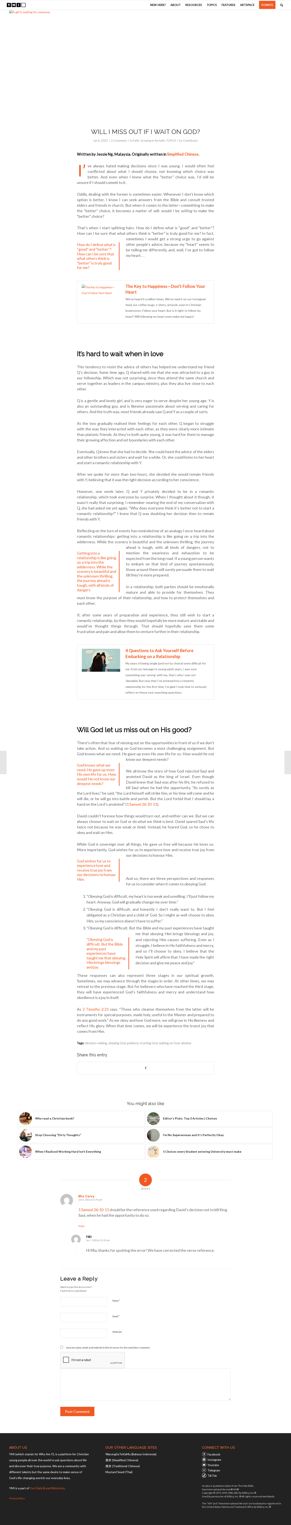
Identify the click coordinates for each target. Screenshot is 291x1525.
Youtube (213, 1465)
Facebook (213, 1454)
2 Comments (119, 140)
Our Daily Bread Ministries (47, 1488)
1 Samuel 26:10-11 (142, 804)
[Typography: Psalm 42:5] (287, 762)
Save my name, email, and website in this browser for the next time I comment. (108, 1347)
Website (117, 1331)
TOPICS (171, 140)
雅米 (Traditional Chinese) (122, 1466)
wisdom (186, 1043)
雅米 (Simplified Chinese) (121, 1460)
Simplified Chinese (182, 154)
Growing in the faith (152, 140)
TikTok (212, 1475)
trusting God (149, 1043)
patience (133, 1043)
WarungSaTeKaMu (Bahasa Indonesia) (130, 1454)
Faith (136, 140)
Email (116, 1316)
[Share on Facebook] (145, 1068)
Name (116, 1300)
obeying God (117, 1043)
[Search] (281, 5)
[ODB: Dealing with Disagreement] (3, 762)
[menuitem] (158, 5)
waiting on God (169, 1043)
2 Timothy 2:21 (95, 1009)
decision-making (96, 1043)
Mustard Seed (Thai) (119, 1472)
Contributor (190, 140)
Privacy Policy (17, 1498)
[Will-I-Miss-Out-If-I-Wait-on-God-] (145, 66)
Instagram (214, 1459)
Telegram (213, 1470)
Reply (81, 1226)
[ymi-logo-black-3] (16, 5)
